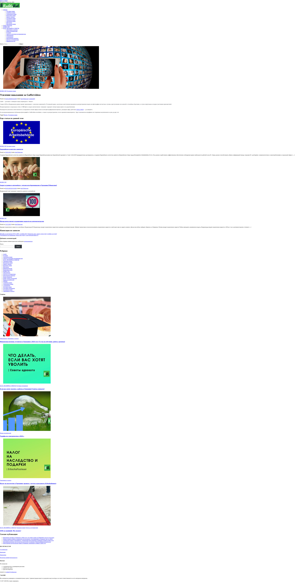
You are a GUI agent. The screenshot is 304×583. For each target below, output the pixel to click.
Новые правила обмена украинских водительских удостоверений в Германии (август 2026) (28, 539)
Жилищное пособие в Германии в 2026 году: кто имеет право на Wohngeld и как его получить (28, 537)
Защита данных (10, 17)
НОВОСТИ (6, 27)
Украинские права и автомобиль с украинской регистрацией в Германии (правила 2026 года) (28, 540)
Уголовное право (11, 18)
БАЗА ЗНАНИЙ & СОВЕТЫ (11, 28)
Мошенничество (10, 41)
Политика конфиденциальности (8, 557)
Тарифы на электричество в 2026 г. (12, 436)
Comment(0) (32, 98)
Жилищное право (11, 24)
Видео (5, 115)
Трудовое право (10, 11)
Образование (9, 35)
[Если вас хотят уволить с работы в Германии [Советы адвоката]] (152, 364)
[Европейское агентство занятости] (152, 132)
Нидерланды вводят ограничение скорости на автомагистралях (22, 221)
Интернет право (7, 265)
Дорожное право (10, 19)
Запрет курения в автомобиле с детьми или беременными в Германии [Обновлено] (28, 185)
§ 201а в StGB (80, 109)
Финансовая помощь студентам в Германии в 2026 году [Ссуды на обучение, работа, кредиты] (32, 341)
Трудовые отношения (9, 288)
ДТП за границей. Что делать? (10, 531)
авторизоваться (28, 241)
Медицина (9, 22)
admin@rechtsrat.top (11, 572)
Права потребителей (11, 31)
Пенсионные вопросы (12, 38)
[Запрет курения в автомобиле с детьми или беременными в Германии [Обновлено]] (152, 168)
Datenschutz (3, 555)
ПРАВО (5, 10)
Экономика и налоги (12, 29)
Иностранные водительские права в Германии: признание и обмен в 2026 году (24, 543)
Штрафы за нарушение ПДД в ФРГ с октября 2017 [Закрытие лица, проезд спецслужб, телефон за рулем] (28, 234)
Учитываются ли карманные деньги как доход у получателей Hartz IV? (19, 235)
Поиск (1, 244)
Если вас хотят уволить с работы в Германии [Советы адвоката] (22, 389)
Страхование (9, 37)
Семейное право (10, 12)
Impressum (2, 552)
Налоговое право (11, 15)
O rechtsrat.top (3, 549)
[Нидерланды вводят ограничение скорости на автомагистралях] (152, 204)
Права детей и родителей (10, 278)
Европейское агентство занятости (11, 149)
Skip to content (4, 0)
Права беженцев (7, 25)
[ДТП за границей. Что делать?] (152, 506)
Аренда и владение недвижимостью (16, 34)
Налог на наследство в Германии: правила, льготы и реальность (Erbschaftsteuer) (28, 483)
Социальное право (11, 14)
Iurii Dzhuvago (24, 98)
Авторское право (11, 21)
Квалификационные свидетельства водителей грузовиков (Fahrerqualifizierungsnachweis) (27, 542)
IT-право (8, 32)
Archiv (5, 254)
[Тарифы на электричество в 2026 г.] (152, 411)
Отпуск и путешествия (12, 39)
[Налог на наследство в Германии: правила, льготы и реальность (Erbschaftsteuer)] (152, 458)
